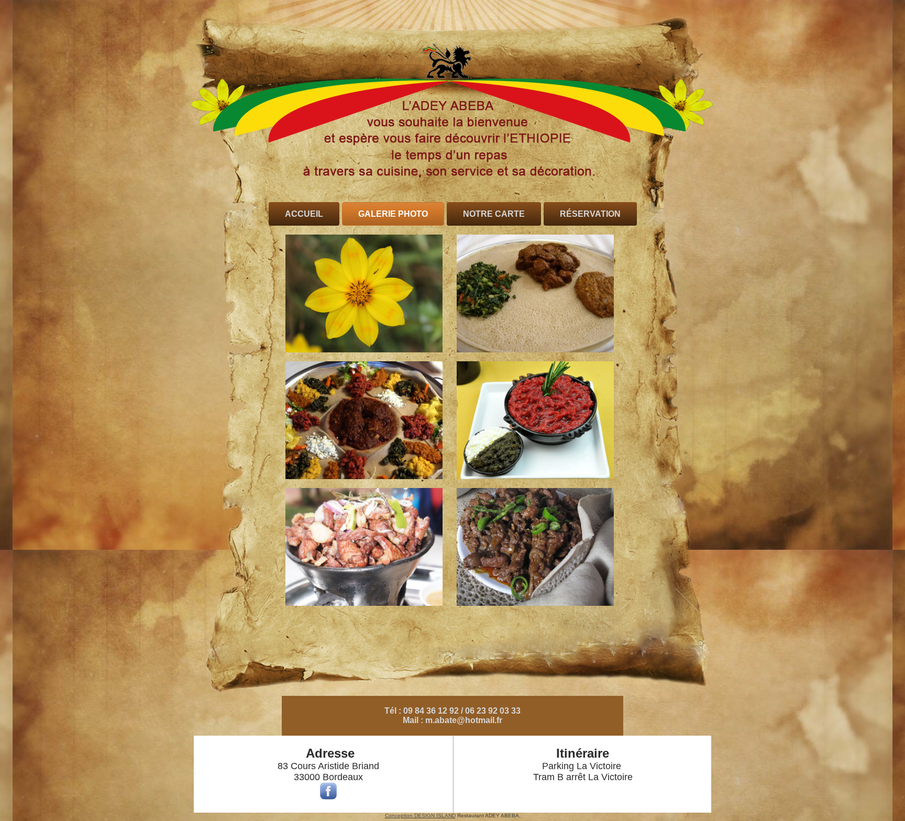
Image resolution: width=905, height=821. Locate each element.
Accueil (304, 213)
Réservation (590, 213)
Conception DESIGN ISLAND (420, 815)
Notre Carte (494, 213)
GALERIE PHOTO (393, 213)
